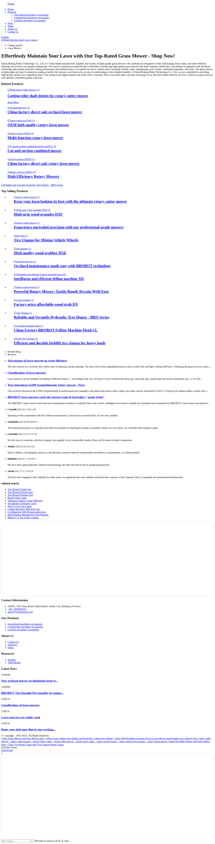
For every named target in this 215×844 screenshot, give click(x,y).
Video (11, 26)
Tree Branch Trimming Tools (22, 503)
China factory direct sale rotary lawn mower (44, 163)
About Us (12, 29)
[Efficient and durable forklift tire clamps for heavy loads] (26, 338)
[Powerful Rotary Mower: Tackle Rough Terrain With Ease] (27, 287)
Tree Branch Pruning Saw (20, 495)
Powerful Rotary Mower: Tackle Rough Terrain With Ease (61, 291)
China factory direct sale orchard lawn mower (45, 112)
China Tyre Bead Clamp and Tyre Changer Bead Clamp (35, 744)
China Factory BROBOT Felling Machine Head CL (56, 330)
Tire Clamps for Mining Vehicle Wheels (46, 240)
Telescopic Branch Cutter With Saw (25, 500)
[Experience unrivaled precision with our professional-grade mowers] (27, 223)
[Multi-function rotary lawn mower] (21, 133)
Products (12, 12)
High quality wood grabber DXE (40, 253)
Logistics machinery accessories (29, 20)
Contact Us (13, 31)
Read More (13, 102)
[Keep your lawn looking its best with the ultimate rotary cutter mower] (27, 197)
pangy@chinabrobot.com (20, 612)
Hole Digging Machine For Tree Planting (28, 514)
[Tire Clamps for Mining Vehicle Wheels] (20, 235)
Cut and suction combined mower (35, 151)
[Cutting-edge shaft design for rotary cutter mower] (23, 89)
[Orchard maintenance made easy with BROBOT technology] (25, 261)
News (10, 23)
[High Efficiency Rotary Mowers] (21, 172)
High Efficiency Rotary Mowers (33, 176)
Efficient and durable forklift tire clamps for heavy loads (59, 343)
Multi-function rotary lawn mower (35, 138)
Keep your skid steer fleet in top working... (28, 729)
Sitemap (12, 659)
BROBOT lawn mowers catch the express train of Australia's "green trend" (56, 397)
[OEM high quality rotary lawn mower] (21, 120)
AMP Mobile (14, 662)
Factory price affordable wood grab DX (46, 304)
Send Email (7, 750)
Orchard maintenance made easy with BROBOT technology (62, 266)
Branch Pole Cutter (17, 497)
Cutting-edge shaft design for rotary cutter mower (48, 96)
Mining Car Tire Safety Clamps (23, 517)
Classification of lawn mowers (27, 372)
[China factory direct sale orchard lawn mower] (18, 107)
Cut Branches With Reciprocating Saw (27, 512)
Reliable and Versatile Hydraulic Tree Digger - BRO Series (61, 317)
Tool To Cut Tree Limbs (20, 506)
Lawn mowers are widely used (20, 717)
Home (11, 9)
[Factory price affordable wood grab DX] (24, 300)
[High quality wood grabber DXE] (22, 248)
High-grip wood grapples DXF (38, 214)
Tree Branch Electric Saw (20, 492)
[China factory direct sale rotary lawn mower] (21, 159)
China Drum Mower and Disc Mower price (22, 738)
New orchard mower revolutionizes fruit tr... (29, 680)
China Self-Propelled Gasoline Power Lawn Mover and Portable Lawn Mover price (156, 738)
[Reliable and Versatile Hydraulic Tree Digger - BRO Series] (23, 313)
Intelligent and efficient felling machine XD (49, 279)
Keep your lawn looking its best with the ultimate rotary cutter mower (70, 201)
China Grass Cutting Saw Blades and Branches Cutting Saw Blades (79, 738)
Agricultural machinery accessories (31, 15)
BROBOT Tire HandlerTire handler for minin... (32, 693)
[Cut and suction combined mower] (32, 146)
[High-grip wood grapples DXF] (32, 210)
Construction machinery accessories (31, 17)
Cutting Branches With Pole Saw (24, 509)
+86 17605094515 (17, 609)
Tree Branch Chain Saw (19, 489)
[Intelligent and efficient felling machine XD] (40, 274)
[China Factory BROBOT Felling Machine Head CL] (28, 326)
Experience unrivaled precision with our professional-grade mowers (69, 227)
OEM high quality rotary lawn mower (38, 125)
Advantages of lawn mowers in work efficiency (37, 360)
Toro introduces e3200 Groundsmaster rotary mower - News (46, 385)
